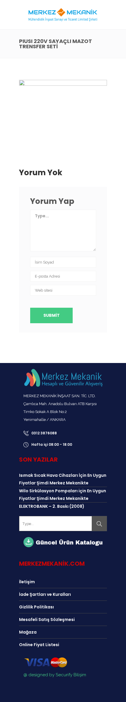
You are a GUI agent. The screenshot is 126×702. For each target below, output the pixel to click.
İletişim (27, 582)
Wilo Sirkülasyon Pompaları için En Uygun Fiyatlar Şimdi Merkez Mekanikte (62, 494)
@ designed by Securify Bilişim (54, 674)
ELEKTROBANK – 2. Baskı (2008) (51, 506)
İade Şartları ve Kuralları (45, 594)
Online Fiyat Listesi (39, 645)
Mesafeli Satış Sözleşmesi (47, 619)
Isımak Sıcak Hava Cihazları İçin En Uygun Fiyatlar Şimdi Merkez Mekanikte (62, 479)
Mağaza (28, 632)
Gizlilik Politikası (36, 607)
